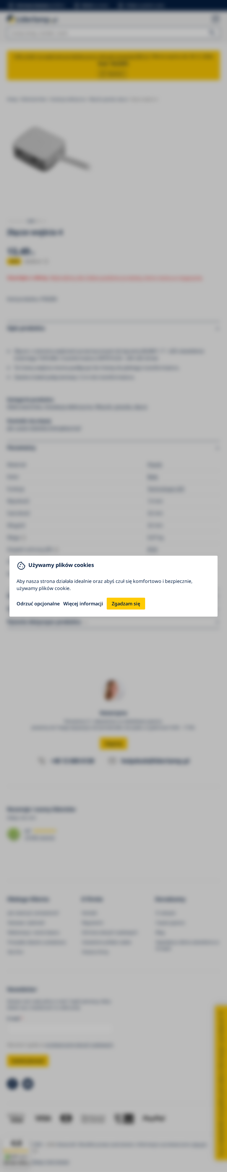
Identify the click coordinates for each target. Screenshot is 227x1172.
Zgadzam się (126, 603)
